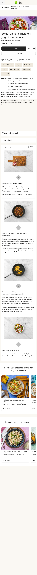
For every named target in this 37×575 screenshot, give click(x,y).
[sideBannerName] (18, 118)
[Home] (2, 8)
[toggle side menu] (2, 2)
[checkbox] (2, 43)
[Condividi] (34, 48)
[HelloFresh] (19, 2)
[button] (18, 140)
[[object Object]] (29, 48)
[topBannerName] (18, 13)
